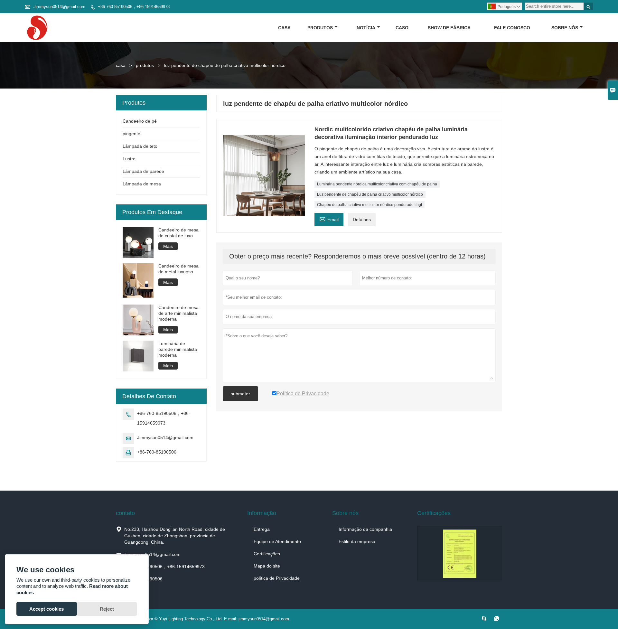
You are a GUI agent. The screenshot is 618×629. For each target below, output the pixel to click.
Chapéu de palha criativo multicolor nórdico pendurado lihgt (369, 204)
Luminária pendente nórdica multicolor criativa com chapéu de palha (377, 184)
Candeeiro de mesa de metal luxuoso (178, 268)
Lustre (129, 158)
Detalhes (362, 219)
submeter (240, 393)
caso (402, 27)
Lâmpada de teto (140, 146)
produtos (320, 27)
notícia (366, 27)
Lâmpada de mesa (142, 183)
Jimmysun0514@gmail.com (59, 6)
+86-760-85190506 (156, 452)
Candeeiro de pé (140, 121)
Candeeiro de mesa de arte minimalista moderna (178, 313)
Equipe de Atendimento (277, 541)
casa (284, 27)
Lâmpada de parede (143, 171)
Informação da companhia (365, 529)
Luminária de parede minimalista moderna (177, 349)
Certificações (267, 553)
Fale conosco (512, 27)
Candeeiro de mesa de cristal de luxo (178, 232)
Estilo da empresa (357, 541)
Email (329, 218)
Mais (168, 246)
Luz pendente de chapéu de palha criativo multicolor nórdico (370, 194)
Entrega (262, 529)
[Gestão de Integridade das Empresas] (460, 554)
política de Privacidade (277, 578)
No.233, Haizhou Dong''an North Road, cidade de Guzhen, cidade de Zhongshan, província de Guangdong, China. (174, 536)
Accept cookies (46, 609)
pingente (131, 133)
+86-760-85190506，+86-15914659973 (134, 6)
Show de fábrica (449, 27)
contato (125, 513)
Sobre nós (564, 27)
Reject (107, 609)
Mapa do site (267, 565)
